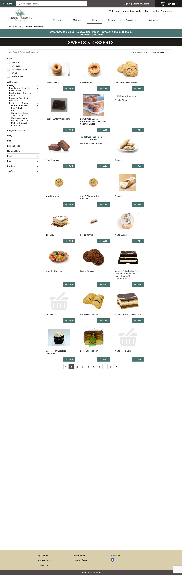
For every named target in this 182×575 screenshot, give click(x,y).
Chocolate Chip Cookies (126, 82)
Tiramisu (50, 235)
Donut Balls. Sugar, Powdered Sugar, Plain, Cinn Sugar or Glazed (93, 121)
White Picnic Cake (123, 351)
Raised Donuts (52, 82)
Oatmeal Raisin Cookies (91, 143)
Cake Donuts (86, 82)
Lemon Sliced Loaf (89, 351)
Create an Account (141, 3)
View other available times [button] (91, 34)
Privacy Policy (80, 555)
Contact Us (43, 565)
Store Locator (44, 560)
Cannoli (118, 196)
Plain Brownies (52, 160)
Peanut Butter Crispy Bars (58, 119)
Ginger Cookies (87, 271)
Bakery (18, 26)
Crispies (49, 314)
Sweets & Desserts (33, 26)
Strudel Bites (121, 100)
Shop (9, 26)
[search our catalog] (18, 3)
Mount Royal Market (133, 11)
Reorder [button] (116, 11)
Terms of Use (80, 560)
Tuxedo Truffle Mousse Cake (128, 314)
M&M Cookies (52, 196)
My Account (43, 555)
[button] (36, 86)
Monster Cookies (54, 271)
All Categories (14, 82)
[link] (112, 560)
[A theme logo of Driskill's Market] (20, 18)
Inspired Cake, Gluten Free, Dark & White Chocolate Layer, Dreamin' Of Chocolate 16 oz (127, 275)
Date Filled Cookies (89, 314)
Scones (118, 160)
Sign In (127, 3)
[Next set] (116, 366)
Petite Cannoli (86, 235)
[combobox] (8, 3)
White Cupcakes (122, 235)
